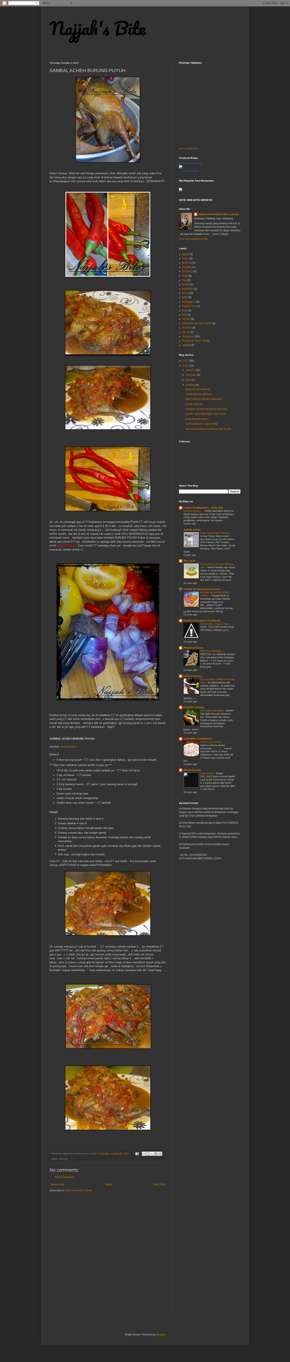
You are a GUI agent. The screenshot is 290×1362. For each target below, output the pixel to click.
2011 (186, 360)
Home (108, 1184)
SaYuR (186, 319)
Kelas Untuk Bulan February (215, 533)
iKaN (185, 275)
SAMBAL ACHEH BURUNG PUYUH (206, 409)
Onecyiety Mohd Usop (190, 163)
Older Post (159, 1184)
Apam (185, 254)
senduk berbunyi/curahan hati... (202, 589)
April (189, 380)
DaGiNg (186, 267)
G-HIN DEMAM (194, 404)
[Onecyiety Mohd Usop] (180, 167)
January (191, 370)
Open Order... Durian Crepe (214, 624)
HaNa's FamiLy (192, 676)
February (191, 374)
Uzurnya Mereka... (193, 511)
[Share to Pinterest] (160, 1154)
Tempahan (188, 336)
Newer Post (57, 1184)
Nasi (184, 310)
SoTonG (186, 327)
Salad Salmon (207, 773)
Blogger (160, 1334)
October (191, 384)
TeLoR (186, 332)
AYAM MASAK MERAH (198, 394)
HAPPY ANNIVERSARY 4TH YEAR (205, 414)
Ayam (185, 258)
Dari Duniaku (68, 746)
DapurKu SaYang (193, 707)
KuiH (185, 293)
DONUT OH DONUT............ (215, 742)
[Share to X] (152, 1154)
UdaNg (186, 345)
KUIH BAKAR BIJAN (197, 419)
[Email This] (144, 1154)
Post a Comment (64, 1177)
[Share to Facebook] (156, 1154)
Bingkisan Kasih (193, 647)
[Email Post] (137, 1153)
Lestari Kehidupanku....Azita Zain (203, 507)
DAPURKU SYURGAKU (197, 738)
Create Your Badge (188, 171)
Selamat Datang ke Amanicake (202, 620)
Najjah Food (189, 306)
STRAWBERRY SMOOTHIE (201, 424)
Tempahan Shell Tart (194, 340)
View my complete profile (193, 238)
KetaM (186, 284)
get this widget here (188, 148)
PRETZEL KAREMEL (211, 651)
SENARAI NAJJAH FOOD (197, 323)
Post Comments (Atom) (78, 1190)
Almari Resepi (192, 770)
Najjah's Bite (97, 28)
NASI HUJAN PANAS (197, 389)
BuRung (63, 1159)
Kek (184, 280)
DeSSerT (187, 271)
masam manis (192, 529)
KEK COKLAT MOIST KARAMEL (203, 399)
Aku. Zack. (189, 560)
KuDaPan (187, 288)
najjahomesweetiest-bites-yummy (218, 214)
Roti (184, 314)
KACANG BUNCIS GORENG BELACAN (208, 429)
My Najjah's (189, 301)
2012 (186, 365)
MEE (185, 297)
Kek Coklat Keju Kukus (212, 710)
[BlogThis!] (148, 1154)
